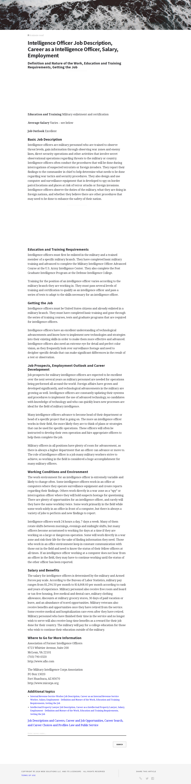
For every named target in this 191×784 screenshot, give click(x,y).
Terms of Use (28, 775)
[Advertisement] (77, 91)
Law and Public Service (83, 725)
